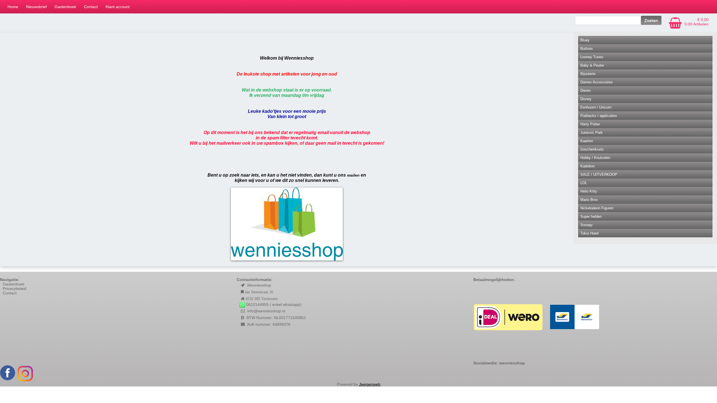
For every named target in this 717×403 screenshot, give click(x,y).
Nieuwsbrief (36, 6)
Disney (586, 99)
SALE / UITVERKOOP (598, 174)
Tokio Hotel (589, 233)
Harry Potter (590, 124)
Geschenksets (592, 149)
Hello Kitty (588, 191)
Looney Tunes (591, 57)
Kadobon (587, 166)
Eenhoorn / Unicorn (595, 107)
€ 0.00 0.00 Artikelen (697, 21)
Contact (91, 6)
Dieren (585, 90)
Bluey (585, 40)
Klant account (118, 6)
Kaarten (586, 141)
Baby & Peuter (592, 65)
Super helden (591, 216)
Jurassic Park (591, 132)
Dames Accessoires (596, 82)
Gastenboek (65, 6)
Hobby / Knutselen (595, 158)
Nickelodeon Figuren (596, 208)
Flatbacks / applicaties (598, 116)
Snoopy (586, 225)
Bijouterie (587, 74)
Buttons (586, 48)
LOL (583, 183)
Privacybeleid (14, 288)
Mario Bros (589, 200)
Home (13, 6)
